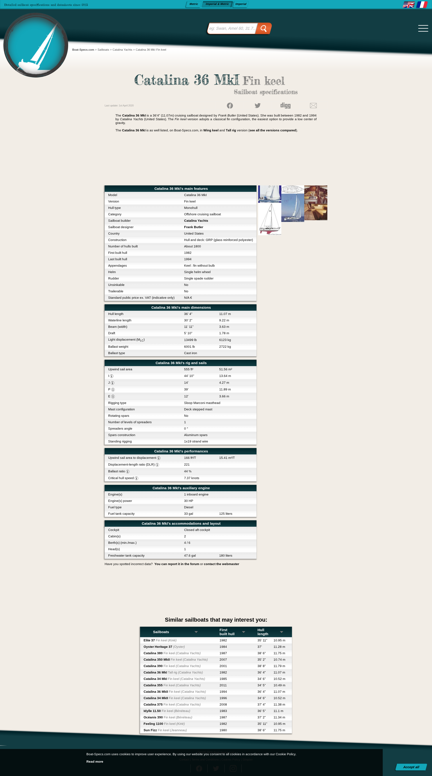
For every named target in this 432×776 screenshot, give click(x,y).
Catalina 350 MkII (176, 659)
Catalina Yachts (196, 220)
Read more (94, 761)
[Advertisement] (216, 160)
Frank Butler (193, 227)
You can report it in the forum (176, 564)
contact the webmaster (221, 564)
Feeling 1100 (164, 724)
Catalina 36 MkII (175, 691)
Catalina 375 (172, 704)
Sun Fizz (165, 730)
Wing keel (211, 130)
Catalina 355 (172, 685)
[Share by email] (313, 105)
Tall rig (231, 130)
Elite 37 (160, 640)
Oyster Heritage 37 (164, 646)
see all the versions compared (272, 130)
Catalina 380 (172, 653)
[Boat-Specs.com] (32, 37)
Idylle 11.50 (167, 711)
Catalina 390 (172, 666)
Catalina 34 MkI (174, 679)
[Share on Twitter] (258, 105)
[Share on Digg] (285, 105)
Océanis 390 (168, 717)
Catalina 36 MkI (173, 672)
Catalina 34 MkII (175, 698)
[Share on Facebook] (230, 105)
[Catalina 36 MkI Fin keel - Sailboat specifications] (408, 4)
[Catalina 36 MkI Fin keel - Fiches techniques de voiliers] (422, 4)
